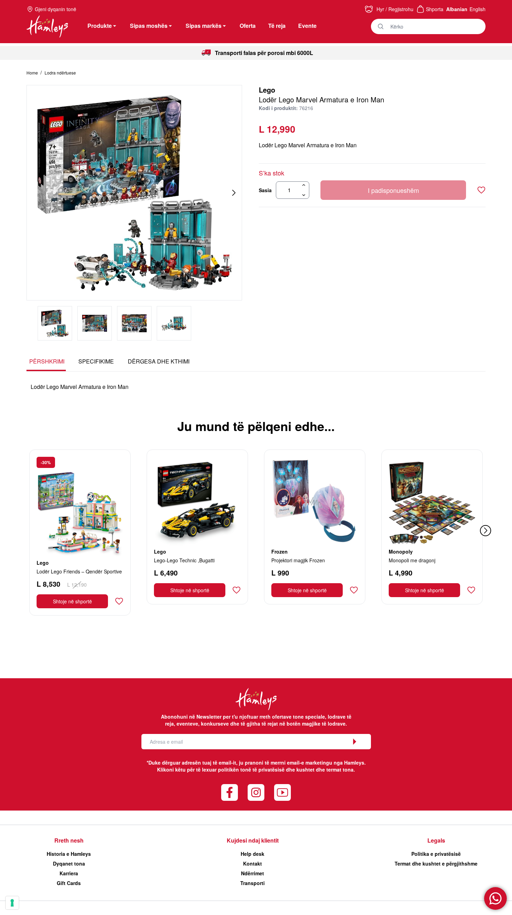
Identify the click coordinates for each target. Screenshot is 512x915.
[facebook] (229, 792)
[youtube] (282, 792)
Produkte (99, 26)
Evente (307, 26)
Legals (436, 840)
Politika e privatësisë (436, 853)
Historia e (69, 853)
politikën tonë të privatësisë (251, 769)
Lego (267, 90)
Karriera (69, 873)
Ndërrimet (252, 873)
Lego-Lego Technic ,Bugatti (184, 560)
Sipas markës (204, 26)
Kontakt (252, 863)
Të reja (277, 26)
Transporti (252, 882)
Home (32, 73)
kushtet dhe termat (318, 769)
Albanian (456, 9)
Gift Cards (69, 882)
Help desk (252, 853)
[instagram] (256, 792)
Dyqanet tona (69, 863)
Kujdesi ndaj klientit (253, 840)
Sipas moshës (149, 26)
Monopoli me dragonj (412, 560)
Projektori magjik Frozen (298, 560)
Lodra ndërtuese (60, 73)
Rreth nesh (69, 840)
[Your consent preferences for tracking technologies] (12, 902)
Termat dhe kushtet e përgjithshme (436, 863)
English (478, 9)
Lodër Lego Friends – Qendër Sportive (79, 571)
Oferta (248, 26)
